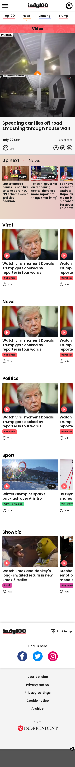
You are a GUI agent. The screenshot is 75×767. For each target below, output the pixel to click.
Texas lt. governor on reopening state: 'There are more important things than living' (44, 191)
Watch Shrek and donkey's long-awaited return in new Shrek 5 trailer (27, 575)
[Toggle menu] (6, 5)
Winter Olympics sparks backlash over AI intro (23, 496)
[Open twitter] (38, 656)
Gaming (45, 16)
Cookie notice (37, 700)
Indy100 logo (38, 6)
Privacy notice (37, 684)
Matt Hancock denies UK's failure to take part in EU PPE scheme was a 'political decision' (15, 192)
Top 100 (9, 16)
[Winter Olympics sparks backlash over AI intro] (30, 474)
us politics (9, 278)
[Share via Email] (69, 147)
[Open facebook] (22, 656)
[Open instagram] (53, 656)
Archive (37, 708)
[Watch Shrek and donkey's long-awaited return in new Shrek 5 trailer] (30, 551)
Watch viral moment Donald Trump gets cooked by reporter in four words (28, 268)
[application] (37, 96)
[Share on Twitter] (62, 147)
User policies (37, 676)
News (27, 16)
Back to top (64, 631)
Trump (63, 16)
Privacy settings (37, 692)
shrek (7, 585)
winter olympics (13, 503)
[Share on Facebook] (56, 147)
